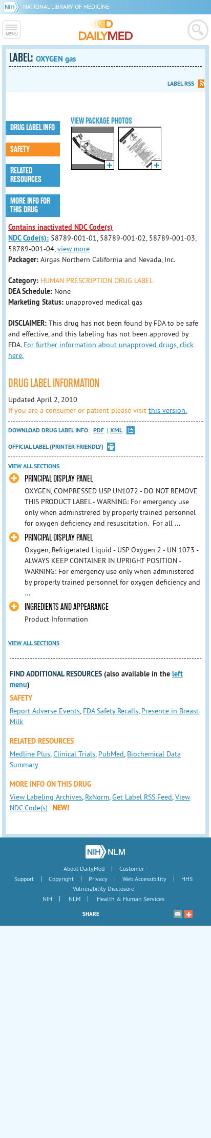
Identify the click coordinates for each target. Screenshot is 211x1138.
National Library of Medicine (66, 6)
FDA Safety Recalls (110, 710)
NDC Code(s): (28, 238)
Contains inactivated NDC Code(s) (60, 227)
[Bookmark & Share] (188, 914)
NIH (47, 899)
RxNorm (97, 797)
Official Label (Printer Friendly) (55, 447)
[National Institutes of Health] (13, 6)
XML (116, 430)
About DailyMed (84, 868)
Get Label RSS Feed (142, 797)
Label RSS (180, 83)
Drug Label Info (32, 128)
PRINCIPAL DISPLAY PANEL (59, 478)
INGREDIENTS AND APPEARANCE (67, 607)
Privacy (98, 879)
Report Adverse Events (45, 710)
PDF (98, 430)
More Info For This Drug (30, 205)
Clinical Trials (74, 753)
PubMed (111, 753)
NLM (74, 899)
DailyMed (106, 29)
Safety (20, 149)
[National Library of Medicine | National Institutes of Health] (105, 852)
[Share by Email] (178, 914)
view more (73, 248)
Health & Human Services (130, 899)
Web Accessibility (144, 879)
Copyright (61, 879)
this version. (168, 410)
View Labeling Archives (46, 797)
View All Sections (33, 466)
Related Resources (25, 175)
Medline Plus (30, 753)
